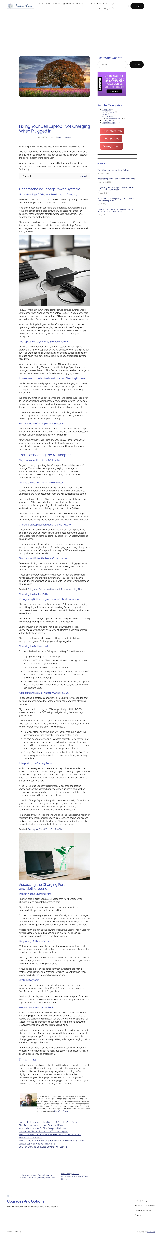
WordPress (151, 1232)
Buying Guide (106, 110)
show (83, 176)
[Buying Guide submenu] (59, 3)
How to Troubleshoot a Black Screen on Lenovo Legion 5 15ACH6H (51, 1140)
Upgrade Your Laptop (109, 123)
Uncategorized (107, 120)
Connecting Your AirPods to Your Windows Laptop (43, 1131)
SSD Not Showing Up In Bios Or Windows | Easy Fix (43, 1146)
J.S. (54, 137)
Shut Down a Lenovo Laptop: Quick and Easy (41, 1125)
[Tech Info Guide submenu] (100, 3)
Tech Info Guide (107, 116)
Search (137, 6)
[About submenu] (109, 3)
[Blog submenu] (109, 8)
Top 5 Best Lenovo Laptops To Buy (113, 170)
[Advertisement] (81, 29)
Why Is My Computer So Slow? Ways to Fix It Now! (43, 1128)
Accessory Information (114, 118)
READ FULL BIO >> (61, 1111)
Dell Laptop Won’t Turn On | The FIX (45, 829)
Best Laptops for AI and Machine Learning (116, 179)
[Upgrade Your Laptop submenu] (82, 3)
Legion (104, 114)
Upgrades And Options (25, 1201)
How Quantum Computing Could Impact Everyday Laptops (116, 199)
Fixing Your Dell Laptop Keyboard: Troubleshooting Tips (55, 589)
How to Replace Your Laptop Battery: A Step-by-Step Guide (48, 1122)
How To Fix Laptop (64, 137)
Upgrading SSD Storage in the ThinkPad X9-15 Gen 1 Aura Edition (116, 188)
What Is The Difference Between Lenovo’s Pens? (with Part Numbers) (117, 210)
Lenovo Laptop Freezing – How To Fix (37, 1143)
